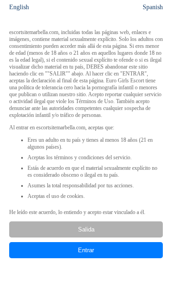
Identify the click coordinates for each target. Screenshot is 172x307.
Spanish (153, 7)
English (19, 7)
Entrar (86, 250)
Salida (86, 229)
